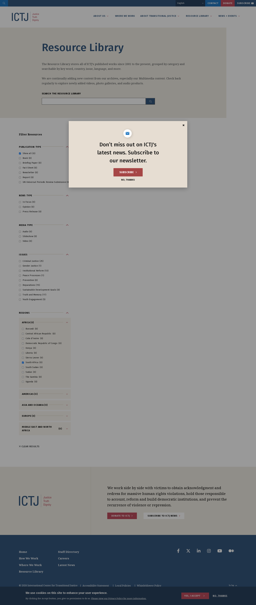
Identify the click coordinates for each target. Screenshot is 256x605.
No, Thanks (128, 180)
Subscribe (126, 172)
